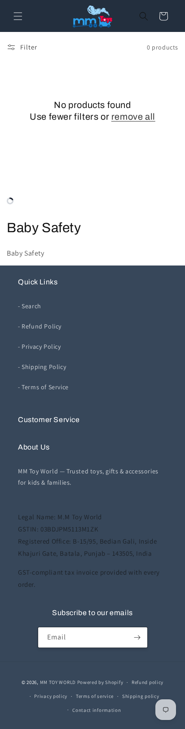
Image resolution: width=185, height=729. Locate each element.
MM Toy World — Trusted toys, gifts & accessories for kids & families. (88, 476)
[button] (18, 16)
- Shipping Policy (42, 367)
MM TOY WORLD (58, 682)
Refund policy (147, 682)
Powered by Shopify (100, 682)
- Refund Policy (40, 326)
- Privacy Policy (39, 346)
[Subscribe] (137, 637)
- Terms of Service (43, 387)
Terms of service (95, 696)
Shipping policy (140, 696)
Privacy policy (50, 696)
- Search (29, 306)
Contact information (96, 710)
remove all (133, 117)
